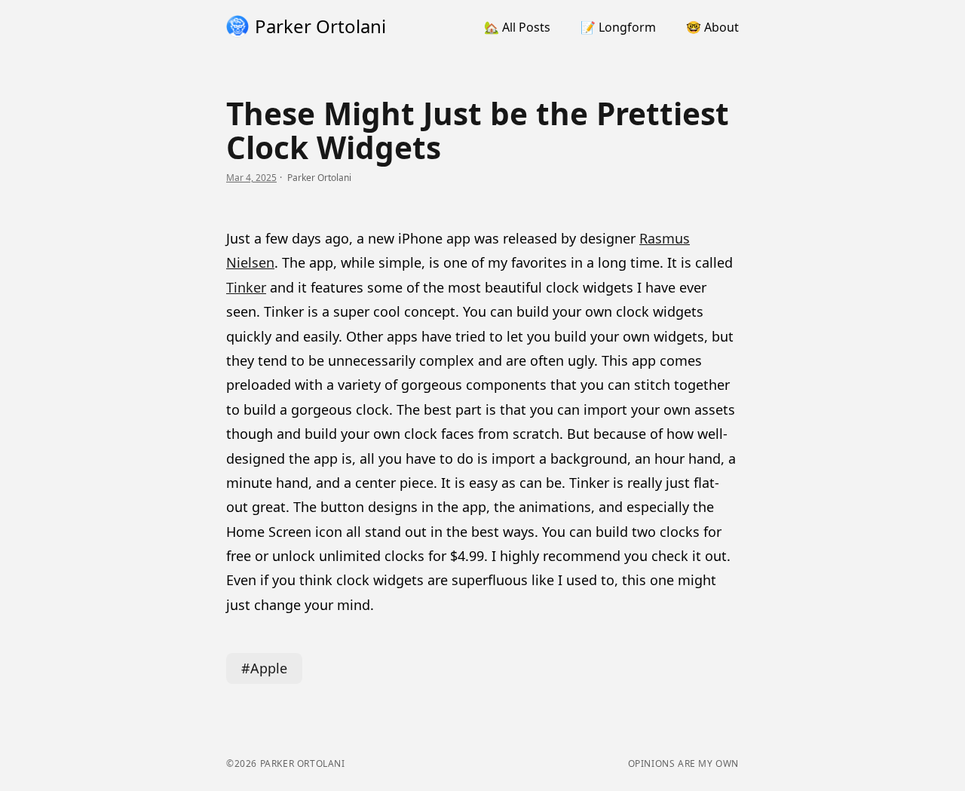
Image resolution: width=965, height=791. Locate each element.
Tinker (246, 287)
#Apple (264, 668)
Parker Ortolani (301, 763)
